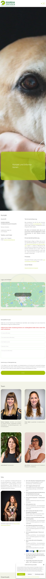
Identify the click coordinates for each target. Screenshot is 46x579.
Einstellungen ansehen (39, 574)
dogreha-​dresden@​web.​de (9, 239)
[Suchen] (41, 3)
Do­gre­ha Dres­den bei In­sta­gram (31, 268)
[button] (43, 564)
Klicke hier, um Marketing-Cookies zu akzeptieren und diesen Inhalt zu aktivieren (23, 295)
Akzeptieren (21, 574)
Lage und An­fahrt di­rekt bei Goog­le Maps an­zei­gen (11, 309)
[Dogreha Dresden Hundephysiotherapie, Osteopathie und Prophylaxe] (8, 3)
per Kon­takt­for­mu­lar (37, 223)
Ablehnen (30, 574)
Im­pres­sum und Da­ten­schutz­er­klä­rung (33, 576)
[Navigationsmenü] (44, 3)
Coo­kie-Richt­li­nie (24, 576)
